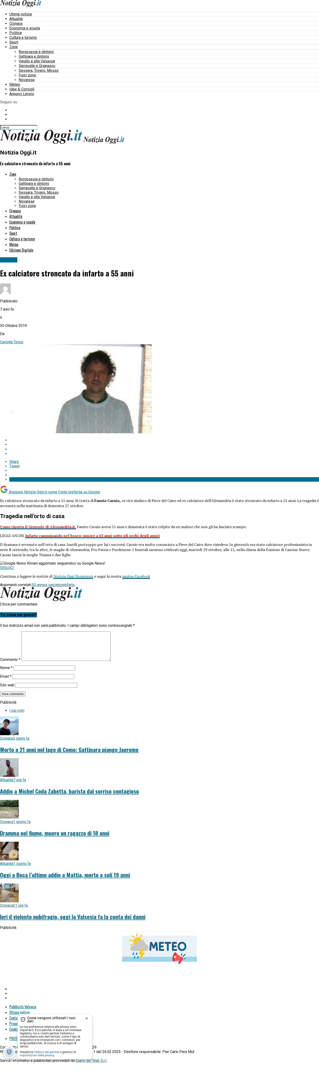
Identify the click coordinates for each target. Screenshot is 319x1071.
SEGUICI (7, 568)
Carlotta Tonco (11, 342)
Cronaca (15, 23)
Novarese (27, 80)
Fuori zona (27, 75)
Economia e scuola (24, 28)
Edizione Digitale (21, 250)
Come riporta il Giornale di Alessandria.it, (38, 526)
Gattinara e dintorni (34, 56)
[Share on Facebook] (164, 440)
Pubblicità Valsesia (22, 1007)
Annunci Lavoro (21, 94)
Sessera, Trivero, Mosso (39, 70)
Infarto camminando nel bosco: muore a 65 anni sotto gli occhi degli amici (92, 535)
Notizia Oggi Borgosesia (73, 576)
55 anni (37, 585)
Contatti (15, 1018)
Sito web (7, 685)
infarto (69, 585)
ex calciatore (53, 585)
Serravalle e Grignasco (37, 66)
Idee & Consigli (21, 89)
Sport (13, 42)
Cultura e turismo (23, 37)
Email (5, 676)
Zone (13, 47)
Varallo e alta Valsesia (37, 61)
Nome (6, 668)
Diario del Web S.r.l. (91, 1060)
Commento (10, 659)
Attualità (16, 19)
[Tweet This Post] (164, 444)
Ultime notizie (20, 14)
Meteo (14, 84)
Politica (15, 33)
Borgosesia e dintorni (36, 52)
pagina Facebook (136, 576)
